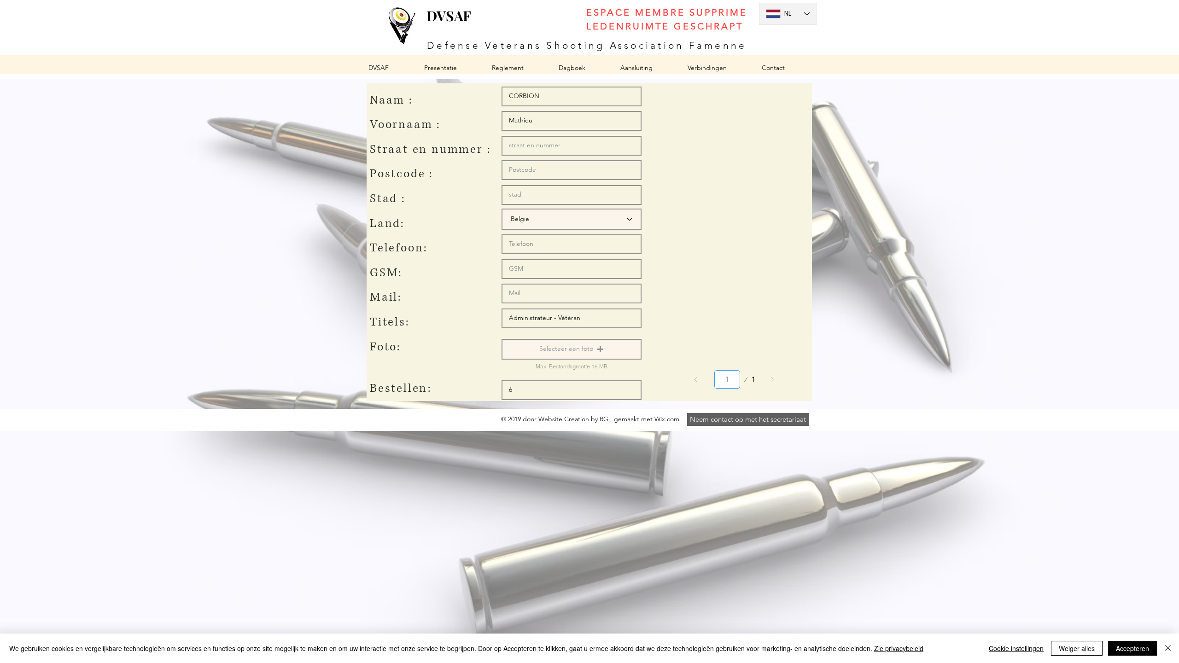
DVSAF (448, 15)
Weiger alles (1077, 648)
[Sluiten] (1167, 648)
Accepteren (1132, 648)
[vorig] (696, 379)
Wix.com (666, 419)
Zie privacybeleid (898, 648)
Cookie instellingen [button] (1016, 648)
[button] (572, 349)
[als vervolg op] (772, 379)
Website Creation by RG (573, 419)
